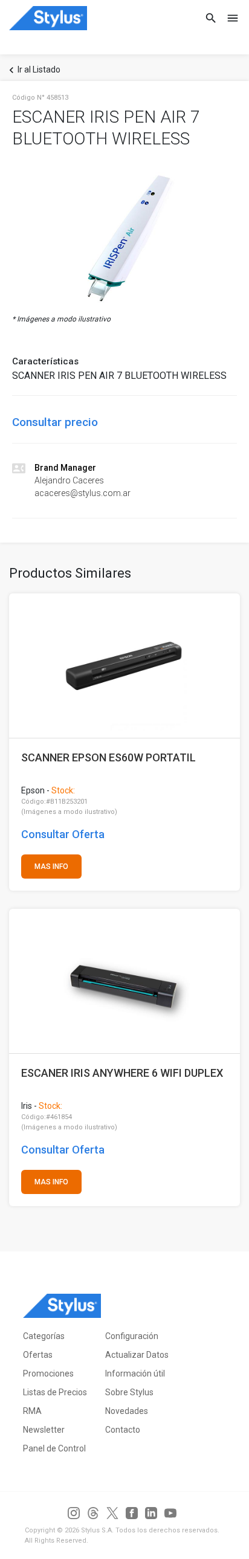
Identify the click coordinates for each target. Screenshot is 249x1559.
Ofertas (38, 1355)
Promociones (48, 1373)
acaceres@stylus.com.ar (82, 493)
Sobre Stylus (129, 1392)
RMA (32, 1411)
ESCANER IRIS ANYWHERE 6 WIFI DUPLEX (122, 1073)
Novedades (126, 1411)
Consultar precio (55, 422)
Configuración (131, 1336)
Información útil (135, 1373)
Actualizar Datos (137, 1355)
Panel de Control (54, 1448)
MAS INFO (51, 866)
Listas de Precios (55, 1392)
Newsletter (44, 1430)
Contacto (122, 1430)
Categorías (44, 1336)
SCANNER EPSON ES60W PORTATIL (108, 757)
